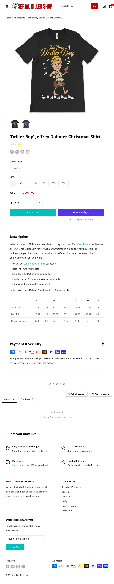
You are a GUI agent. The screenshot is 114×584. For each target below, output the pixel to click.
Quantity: (15, 202)
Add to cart (33, 212)
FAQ (64, 501)
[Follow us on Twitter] (13, 566)
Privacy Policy (69, 505)
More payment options (81, 219)
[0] (110, 6)
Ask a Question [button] (78, 394)
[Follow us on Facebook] (7, 566)
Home (8, 17)
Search (65, 491)
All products (19, 17)
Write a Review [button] (102, 394)
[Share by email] (28, 151)
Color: (16, 161)
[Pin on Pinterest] (17, 151)
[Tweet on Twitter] (22, 151)
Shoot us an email (21, 465)
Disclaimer (67, 510)
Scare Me (14, 547)
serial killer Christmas (34, 263)
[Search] (94, 6)
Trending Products (71, 487)
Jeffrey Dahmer (83, 244)
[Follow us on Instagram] (18, 566)
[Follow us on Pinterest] (23, 566)
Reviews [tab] (7, 399)
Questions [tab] (25, 399)
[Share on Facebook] (12, 151)
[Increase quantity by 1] (39, 202)
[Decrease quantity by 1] (25, 202)
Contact (66, 496)
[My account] (104, 6)
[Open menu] (7, 6)
